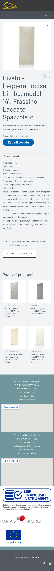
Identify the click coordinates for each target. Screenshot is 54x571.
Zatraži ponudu (18, 142)
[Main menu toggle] (46, 14)
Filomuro (13, 136)
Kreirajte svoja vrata (19, 254)
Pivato (25, 136)
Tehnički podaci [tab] (11, 156)
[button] (6, 15)
